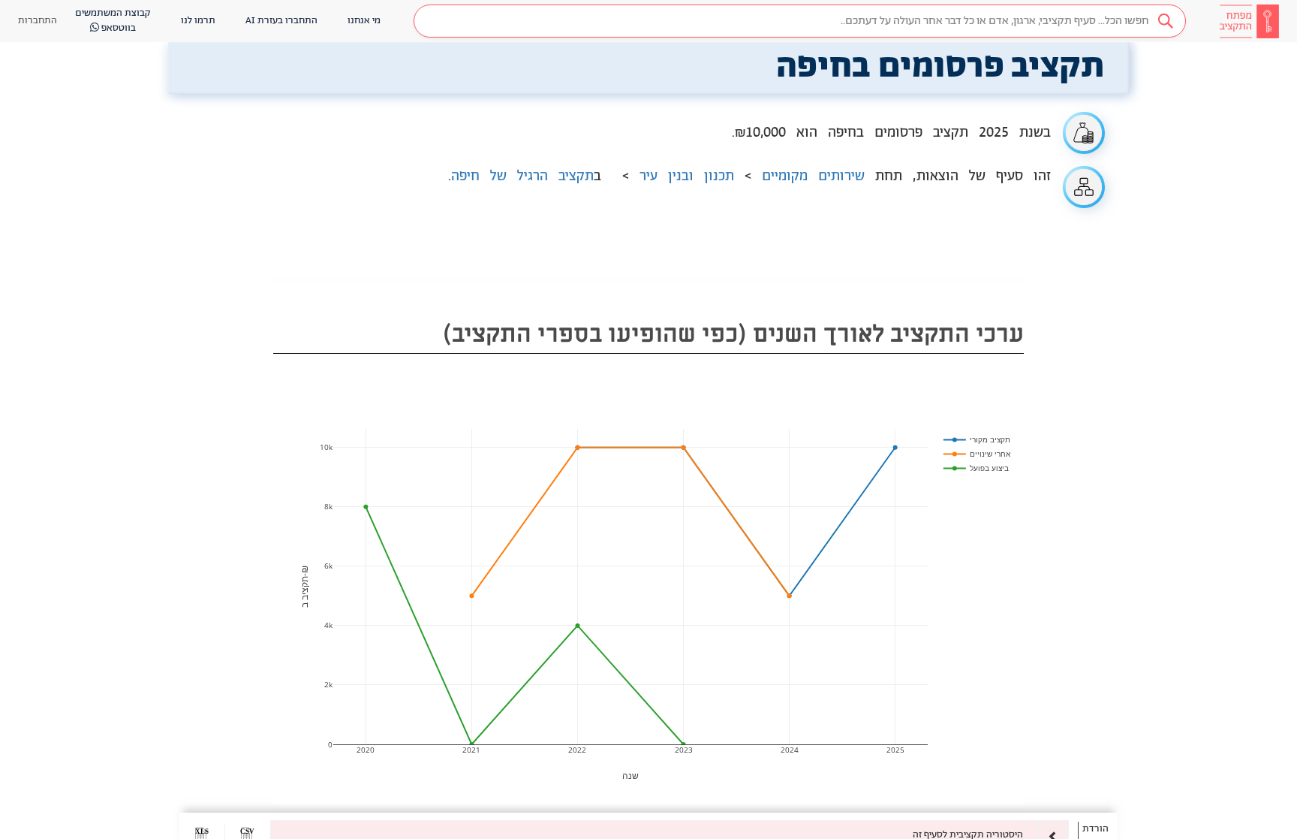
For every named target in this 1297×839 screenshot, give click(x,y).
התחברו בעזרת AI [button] (281, 21)
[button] (800, 21)
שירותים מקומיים (813, 176)
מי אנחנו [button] (364, 21)
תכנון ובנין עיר (686, 176)
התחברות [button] (37, 21)
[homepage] (1249, 21)
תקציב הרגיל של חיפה (522, 176)
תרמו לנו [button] (198, 21)
